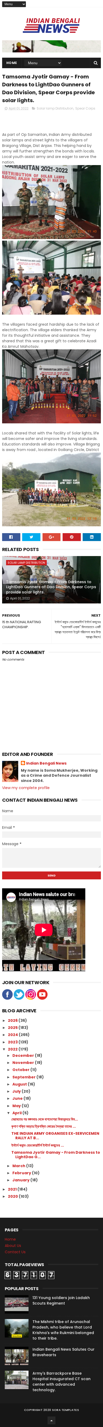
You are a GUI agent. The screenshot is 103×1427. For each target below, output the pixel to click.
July (17, 1091)
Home (11, 63)
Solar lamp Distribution (55, 108)
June (18, 1098)
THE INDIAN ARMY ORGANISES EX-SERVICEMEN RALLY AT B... (55, 1136)
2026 (13, 1020)
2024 (13, 1034)
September (24, 1077)
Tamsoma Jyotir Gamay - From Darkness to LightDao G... (55, 1155)
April (17, 1113)
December (23, 1055)
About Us (13, 1245)
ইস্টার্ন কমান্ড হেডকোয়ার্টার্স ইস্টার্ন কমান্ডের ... (37, 1145)
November (23, 1062)
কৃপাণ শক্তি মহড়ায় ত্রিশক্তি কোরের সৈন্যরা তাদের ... (43, 1126)
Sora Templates (65, 1410)
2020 (13, 1196)
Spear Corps (85, 108)
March (19, 1165)
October (21, 1069)
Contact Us (15, 1252)
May (17, 1105)
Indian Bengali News (46, 763)
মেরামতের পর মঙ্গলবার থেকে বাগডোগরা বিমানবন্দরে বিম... (44, 1119)
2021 (12, 1189)
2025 (13, 1027)
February (22, 1173)
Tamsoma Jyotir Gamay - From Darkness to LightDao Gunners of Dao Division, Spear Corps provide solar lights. (51, 587)
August (20, 1084)
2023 (13, 1042)
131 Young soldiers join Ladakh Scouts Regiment (61, 1300)
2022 (13, 1049)
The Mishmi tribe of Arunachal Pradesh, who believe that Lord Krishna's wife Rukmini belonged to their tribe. (63, 1330)
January (21, 1180)
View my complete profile (26, 787)
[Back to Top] (51, 1420)
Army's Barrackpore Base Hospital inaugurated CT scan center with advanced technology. (61, 1382)
